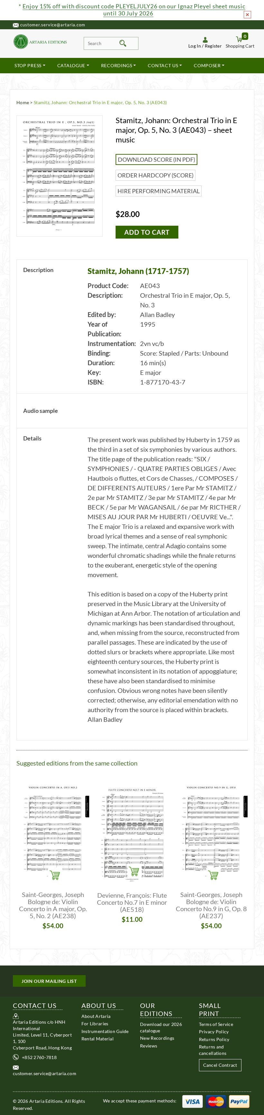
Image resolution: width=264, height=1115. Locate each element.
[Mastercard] (216, 1100)
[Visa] (192, 1100)
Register (213, 46)
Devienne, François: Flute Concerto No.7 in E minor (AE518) (132, 902)
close (247, 14)
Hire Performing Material (159, 191)
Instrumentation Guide (105, 1031)
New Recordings (157, 1038)
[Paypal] (239, 1100)
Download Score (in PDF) (156, 159)
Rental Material (97, 1038)
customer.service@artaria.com (52, 24)
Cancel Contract (220, 1065)
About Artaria (96, 1016)
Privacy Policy (214, 1031)
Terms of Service (216, 1024)
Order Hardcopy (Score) (155, 175)
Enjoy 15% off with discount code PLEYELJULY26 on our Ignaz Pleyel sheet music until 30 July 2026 (134, 10)
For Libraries (94, 1023)
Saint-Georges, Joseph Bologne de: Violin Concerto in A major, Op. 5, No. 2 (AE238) (53, 905)
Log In (194, 46)
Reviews (148, 1045)
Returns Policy (214, 1039)
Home (22, 102)
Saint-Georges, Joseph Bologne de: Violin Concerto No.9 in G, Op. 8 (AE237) (211, 905)
